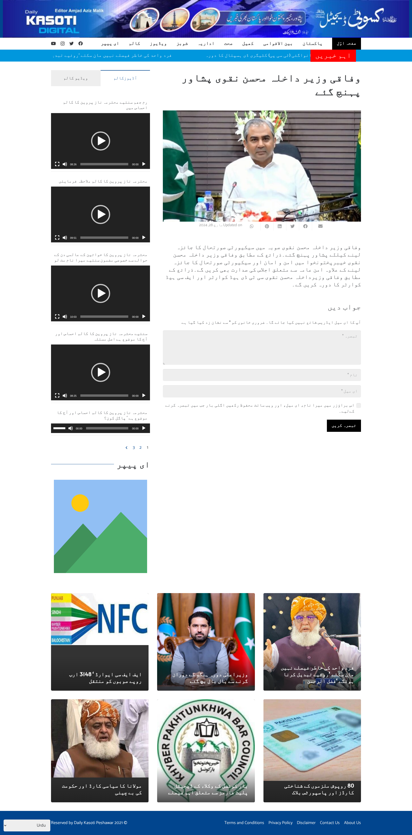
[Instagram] (63, 43)
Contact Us (330, 822)
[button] (100, 141)
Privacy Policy (280, 822)
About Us (352, 822)
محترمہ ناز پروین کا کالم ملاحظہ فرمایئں (103, 181)
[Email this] (318, 226)
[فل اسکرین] (57, 164)
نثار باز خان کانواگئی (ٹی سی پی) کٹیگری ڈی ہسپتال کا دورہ (303, 55)
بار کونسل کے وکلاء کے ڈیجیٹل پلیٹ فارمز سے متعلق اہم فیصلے (208, 789)
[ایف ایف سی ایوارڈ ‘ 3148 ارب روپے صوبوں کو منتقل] (100, 596)
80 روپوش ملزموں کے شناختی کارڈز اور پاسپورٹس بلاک (319, 789)
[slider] (104, 164)
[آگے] (126, 447)
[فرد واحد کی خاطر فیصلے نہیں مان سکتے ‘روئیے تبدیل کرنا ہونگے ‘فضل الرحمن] (312, 596)
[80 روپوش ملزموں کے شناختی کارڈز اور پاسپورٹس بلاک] (312, 702)
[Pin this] (266, 226)
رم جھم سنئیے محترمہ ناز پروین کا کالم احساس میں (105, 104)
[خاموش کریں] (64, 164)
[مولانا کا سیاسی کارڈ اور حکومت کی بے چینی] (100, 702)
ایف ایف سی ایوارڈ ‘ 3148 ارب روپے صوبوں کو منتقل (105, 677)
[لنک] (206, 19)
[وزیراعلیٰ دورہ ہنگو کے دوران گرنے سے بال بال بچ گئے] (206, 596)
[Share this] (305, 226)
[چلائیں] (143, 164)
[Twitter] (71, 43)
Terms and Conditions (244, 822)
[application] (100, 141)
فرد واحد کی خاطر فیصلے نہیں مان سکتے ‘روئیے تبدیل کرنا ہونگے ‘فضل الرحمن (317, 674)
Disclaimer (306, 822)
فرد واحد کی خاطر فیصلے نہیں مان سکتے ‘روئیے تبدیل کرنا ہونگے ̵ (123, 55)
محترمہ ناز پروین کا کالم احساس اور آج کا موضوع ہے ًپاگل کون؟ (102, 415)
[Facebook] (80, 43)
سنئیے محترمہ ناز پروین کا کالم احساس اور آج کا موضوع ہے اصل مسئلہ (101, 336)
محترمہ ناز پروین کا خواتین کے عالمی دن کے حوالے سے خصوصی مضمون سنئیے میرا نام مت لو (101, 257)
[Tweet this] (292, 226)
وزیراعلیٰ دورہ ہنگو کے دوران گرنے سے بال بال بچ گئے (210, 677)
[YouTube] (53, 43)
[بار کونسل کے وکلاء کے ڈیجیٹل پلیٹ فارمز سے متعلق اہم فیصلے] (206, 702)
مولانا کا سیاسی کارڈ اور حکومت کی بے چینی (102, 789)
